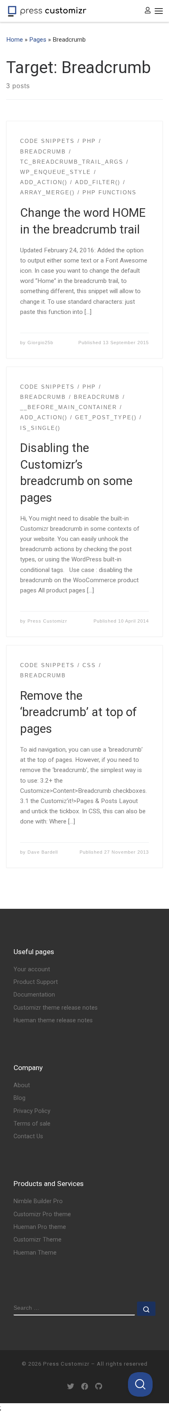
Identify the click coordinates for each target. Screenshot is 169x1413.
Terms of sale (32, 1123)
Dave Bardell (42, 852)
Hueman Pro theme (40, 1227)
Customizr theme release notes (56, 1007)
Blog (19, 1098)
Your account (32, 969)
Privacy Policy (32, 1111)
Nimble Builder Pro (38, 1201)
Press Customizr (47, 621)
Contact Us (28, 1136)
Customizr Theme (38, 1239)
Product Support (36, 982)
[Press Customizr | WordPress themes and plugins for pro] (47, 10)
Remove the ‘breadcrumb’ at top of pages (78, 712)
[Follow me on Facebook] (84, 1386)
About (22, 1085)
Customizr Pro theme (42, 1214)
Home (14, 39)
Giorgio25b (40, 342)
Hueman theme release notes (53, 1020)
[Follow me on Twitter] (70, 1386)
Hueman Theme (35, 1252)
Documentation (34, 994)
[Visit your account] (148, 11)
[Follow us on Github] (98, 1386)
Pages (37, 39)
